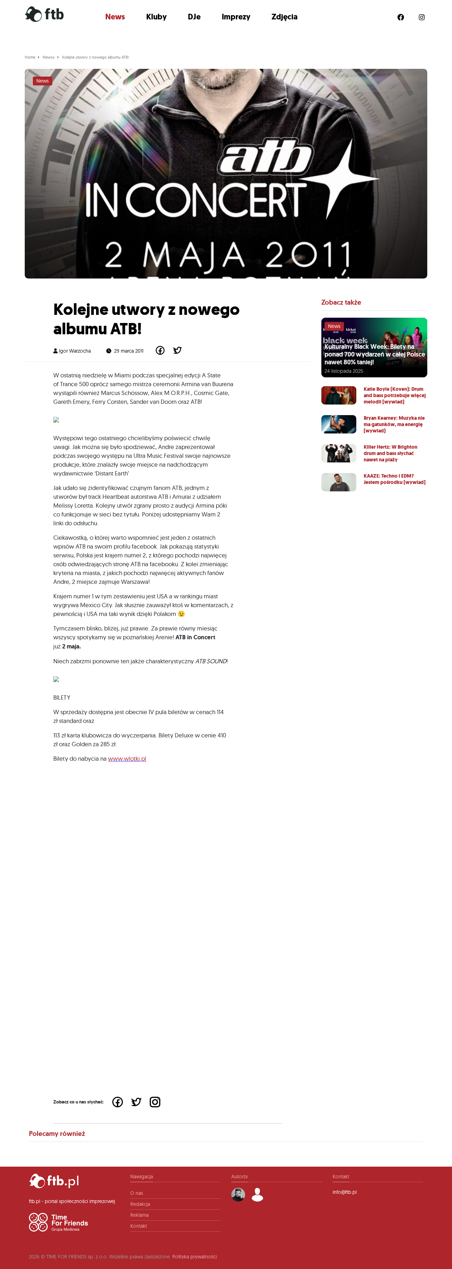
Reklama (139, 1215)
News (115, 17)
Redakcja (140, 1204)
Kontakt (138, 1226)
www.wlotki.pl (127, 758)
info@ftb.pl (345, 1192)
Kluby (156, 17)
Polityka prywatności (194, 1256)
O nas (136, 1193)
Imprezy (236, 17)
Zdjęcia (285, 17)
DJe (194, 17)
